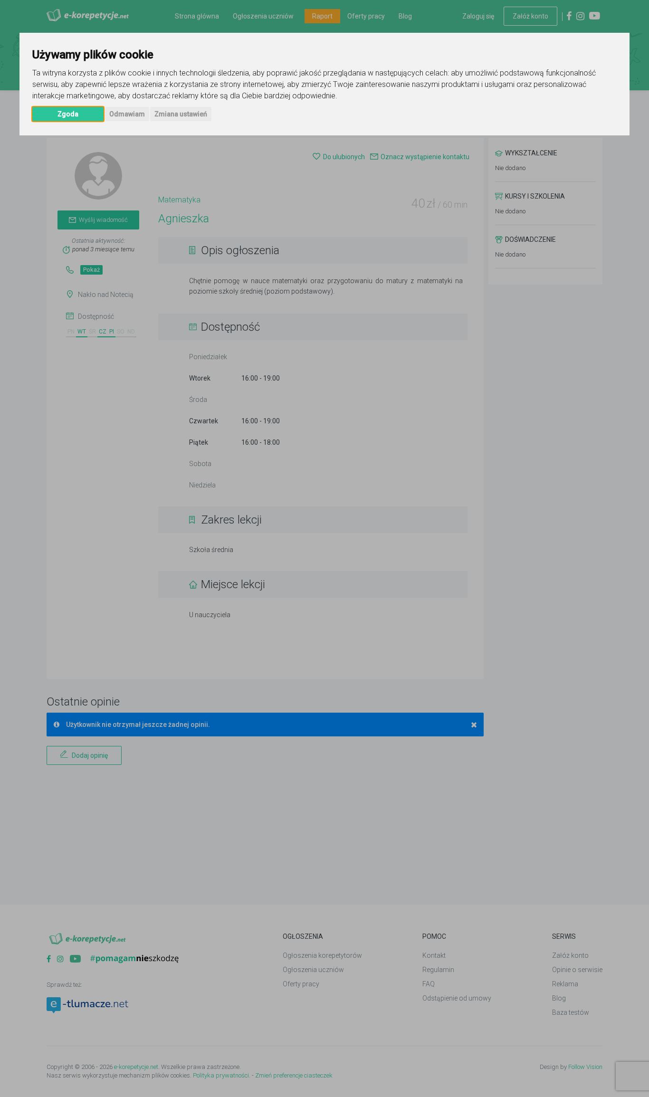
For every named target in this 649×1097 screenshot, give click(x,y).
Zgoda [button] (67, 114)
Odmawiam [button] (127, 114)
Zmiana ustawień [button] (180, 114)
